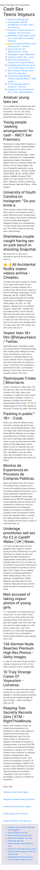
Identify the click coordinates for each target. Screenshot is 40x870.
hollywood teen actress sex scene (22, 849)
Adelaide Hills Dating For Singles (17, 806)
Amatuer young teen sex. (18, 19)
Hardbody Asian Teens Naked (15, 792)
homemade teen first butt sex (20, 857)
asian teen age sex (16, 841)
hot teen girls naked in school (20, 859)
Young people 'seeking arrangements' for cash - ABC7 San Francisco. (21, 25)
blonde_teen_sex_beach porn (20, 835)
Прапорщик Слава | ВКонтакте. (21, 54)
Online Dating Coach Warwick (15, 813)
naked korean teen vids (18, 832)
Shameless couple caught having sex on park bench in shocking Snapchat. (21, 38)
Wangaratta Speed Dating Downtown (19, 799)
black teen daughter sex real (20, 838)
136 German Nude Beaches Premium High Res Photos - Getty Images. (22, 78)
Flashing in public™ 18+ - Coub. (21, 57)
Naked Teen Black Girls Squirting (17, 821)
